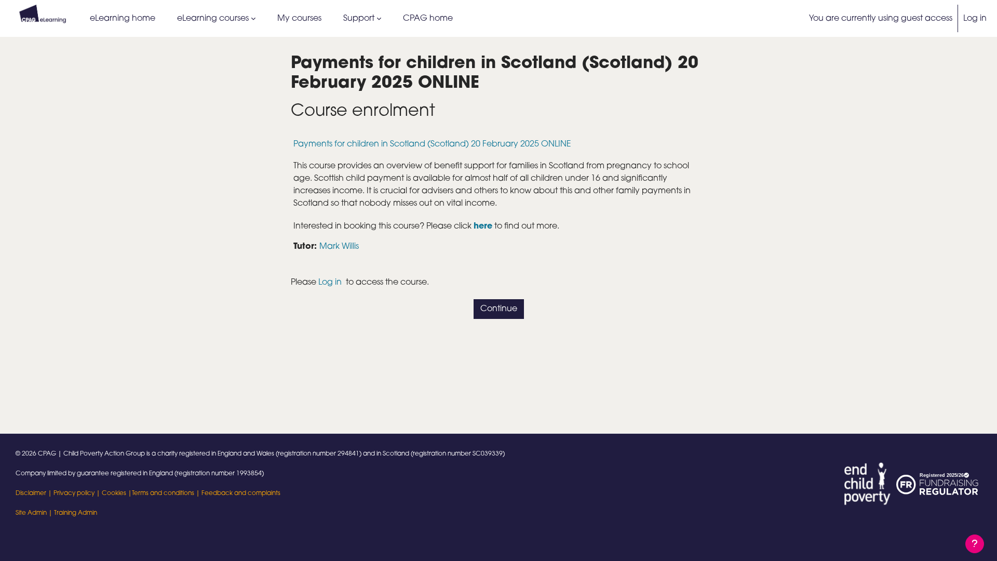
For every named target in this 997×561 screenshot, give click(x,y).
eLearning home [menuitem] (122, 19)
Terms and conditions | (166, 493)
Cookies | (117, 493)
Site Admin (31, 513)
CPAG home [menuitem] (428, 19)
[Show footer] (974, 544)
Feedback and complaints (240, 493)
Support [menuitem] (358, 19)
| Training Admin (72, 513)
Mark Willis (339, 247)
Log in (975, 19)
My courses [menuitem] (299, 19)
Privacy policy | (77, 493)
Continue (498, 309)
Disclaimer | (34, 493)
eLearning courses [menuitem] (213, 19)
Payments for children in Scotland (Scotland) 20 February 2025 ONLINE (432, 144)
